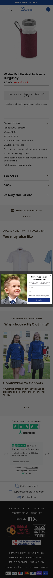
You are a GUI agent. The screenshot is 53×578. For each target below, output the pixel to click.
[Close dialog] (50, 276)
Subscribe (39, 300)
